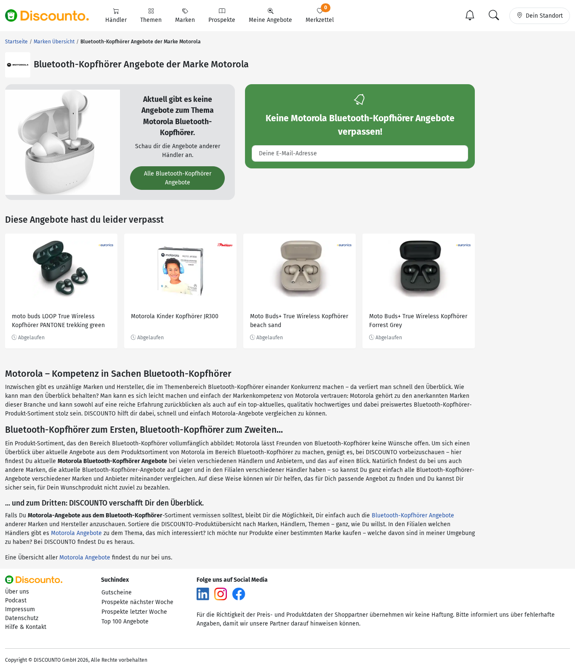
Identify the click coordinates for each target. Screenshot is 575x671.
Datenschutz (21, 618)
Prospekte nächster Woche (137, 602)
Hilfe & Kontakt (25, 627)
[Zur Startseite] (51, 15)
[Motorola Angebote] (17, 64)
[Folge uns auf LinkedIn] (203, 593)
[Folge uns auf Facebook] (238, 593)
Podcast (16, 600)
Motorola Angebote (76, 533)
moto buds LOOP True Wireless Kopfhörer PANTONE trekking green (58, 321)
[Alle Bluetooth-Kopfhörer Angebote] (62, 141)
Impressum (20, 609)
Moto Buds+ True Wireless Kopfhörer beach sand (299, 321)
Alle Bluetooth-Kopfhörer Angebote (177, 178)
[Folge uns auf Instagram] (220, 593)
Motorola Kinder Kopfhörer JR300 (174, 316)
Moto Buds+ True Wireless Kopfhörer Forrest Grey (418, 321)
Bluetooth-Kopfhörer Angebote (413, 515)
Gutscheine (116, 592)
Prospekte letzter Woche (134, 611)
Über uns (17, 591)
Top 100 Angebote (125, 621)
